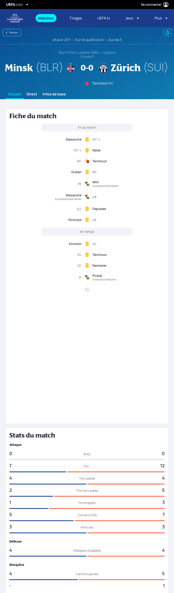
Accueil (14, 94)
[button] (132, 18)
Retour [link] (13, 32)
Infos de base (54, 94)
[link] (46, 18)
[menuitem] (48, 18)
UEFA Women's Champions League (14, 18)
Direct (32, 94)
